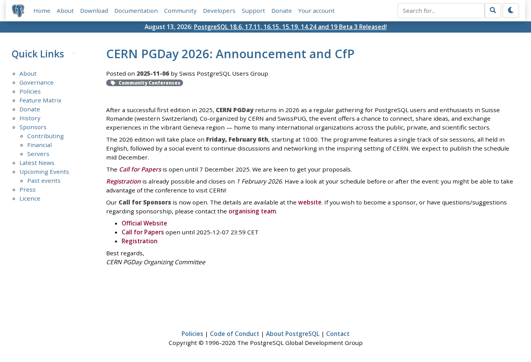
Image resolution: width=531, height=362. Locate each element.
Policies (30, 91)
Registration (139, 241)
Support (253, 10)
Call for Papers (143, 232)
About (65, 10)
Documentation (136, 10)
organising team (252, 211)
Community (180, 10)
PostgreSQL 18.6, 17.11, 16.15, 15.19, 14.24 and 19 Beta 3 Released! (290, 27)
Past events (44, 180)
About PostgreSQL (293, 334)
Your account (316, 10)
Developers (219, 10)
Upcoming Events (44, 171)
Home (42, 10)
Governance (36, 82)
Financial (39, 145)
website (309, 202)
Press (27, 189)
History (29, 118)
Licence (29, 198)
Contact (337, 334)
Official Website (144, 223)
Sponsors (33, 127)
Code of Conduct (234, 334)
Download (94, 10)
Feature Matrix (40, 100)
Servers (38, 154)
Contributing (45, 136)
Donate (281, 10)
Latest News (36, 162)
